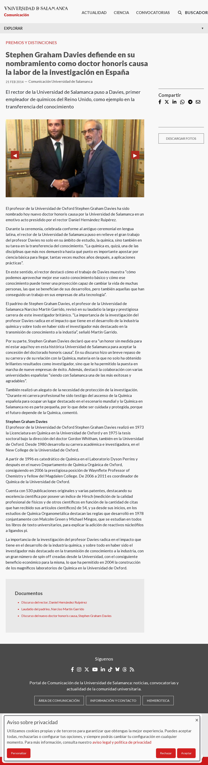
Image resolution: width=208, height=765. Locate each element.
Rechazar (166, 753)
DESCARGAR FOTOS (181, 138)
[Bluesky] (117, 669)
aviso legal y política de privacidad (121, 742)
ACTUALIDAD (94, 12)
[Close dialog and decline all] (197, 718)
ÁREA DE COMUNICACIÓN (59, 700)
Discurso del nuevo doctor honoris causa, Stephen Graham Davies (66, 616)
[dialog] (102, 738)
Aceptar (186, 753)
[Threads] (124, 669)
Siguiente (135, 155)
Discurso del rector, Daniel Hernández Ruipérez (54, 602)
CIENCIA (121, 12)
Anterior (15, 155)
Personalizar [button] (18, 753)
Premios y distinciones (31, 42)
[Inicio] (37, 11)
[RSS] (132, 669)
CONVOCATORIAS (153, 12)
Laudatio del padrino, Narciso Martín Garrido (52, 609)
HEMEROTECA (158, 700)
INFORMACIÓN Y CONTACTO (113, 700)
